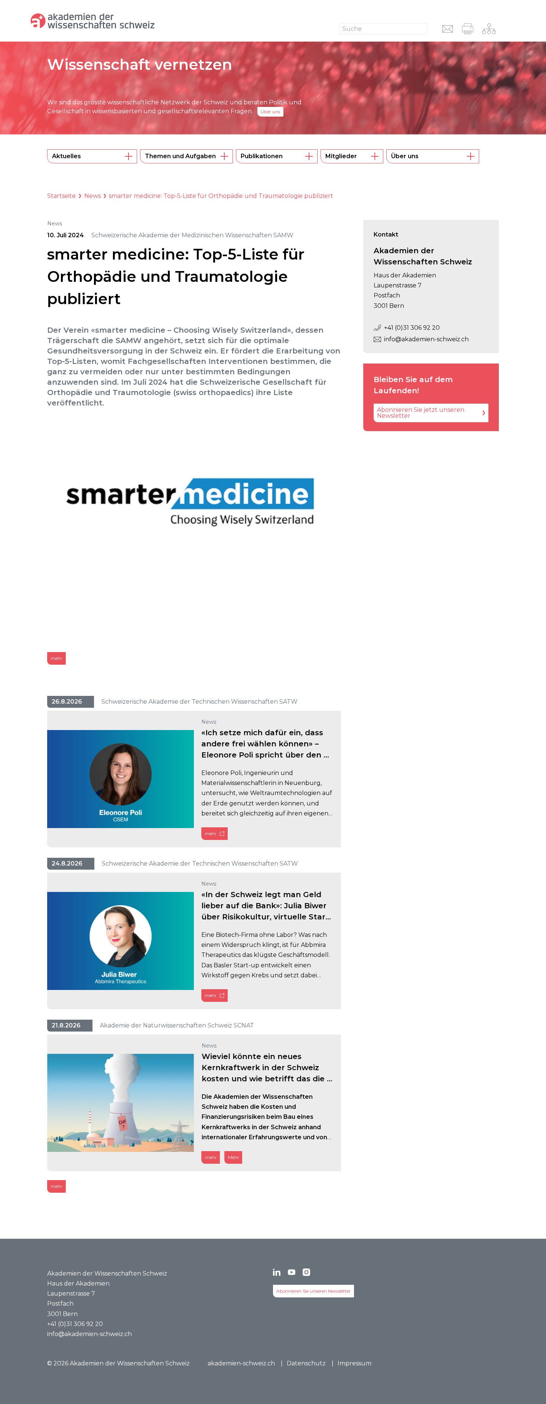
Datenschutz (306, 1363)
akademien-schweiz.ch (241, 1363)
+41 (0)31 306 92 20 (412, 327)
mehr (56, 658)
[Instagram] (306, 1272)
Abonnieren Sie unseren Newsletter (313, 1291)
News (92, 195)
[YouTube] (291, 1272)
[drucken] (467, 28)
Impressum (354, 1363)
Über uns (270, 111)
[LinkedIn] (276, 1272)
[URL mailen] (447, 28)
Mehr (233, 1157)
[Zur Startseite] (117, 21)
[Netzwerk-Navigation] (489, 28)
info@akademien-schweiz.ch (426, 339)
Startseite (61, 195)
